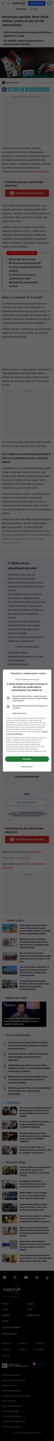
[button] (27, 713)
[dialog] (27, 720)
